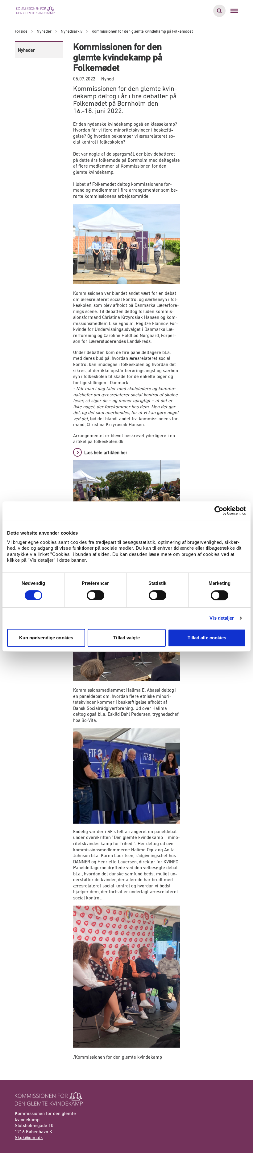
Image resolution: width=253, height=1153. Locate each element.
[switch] (95, 595)
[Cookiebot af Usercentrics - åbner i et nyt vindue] (219, 510)
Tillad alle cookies (207, 637)
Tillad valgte (126, 637)
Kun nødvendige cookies (46, 637)
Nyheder (26, 50)
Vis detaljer (221, 618)
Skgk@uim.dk (29, 1137)
